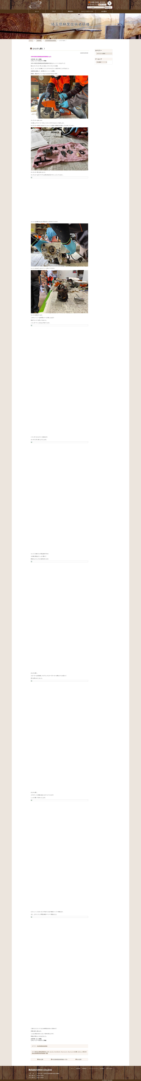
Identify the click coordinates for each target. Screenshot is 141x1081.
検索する (109, 7)
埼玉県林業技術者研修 (50, 40)
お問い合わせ (102, 4)
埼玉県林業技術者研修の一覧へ (60, 1059)
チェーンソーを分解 (72, 1051)
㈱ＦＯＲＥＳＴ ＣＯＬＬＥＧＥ (35, 4)
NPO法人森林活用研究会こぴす (42, 1051)
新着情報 (39, 40)
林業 (47, 1053)
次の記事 (79, 1059)
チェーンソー (64, 1051)
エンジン (52, 1051)
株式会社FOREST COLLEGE (40, 1070)
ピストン (80, 1051)
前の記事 (41, 1059)
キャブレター (57, 1051)
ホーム (31, 40)
